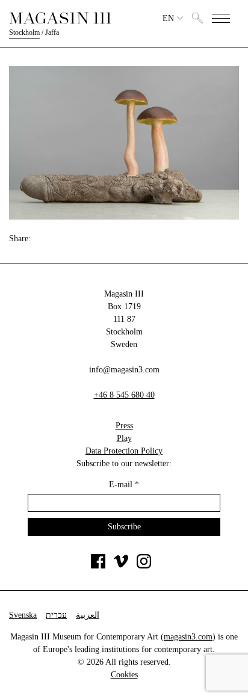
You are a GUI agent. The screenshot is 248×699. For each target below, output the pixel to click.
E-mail (124, 484)
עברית (56, 615)
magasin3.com (188, 636)
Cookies (124, 674)
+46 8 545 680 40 (124, 394)
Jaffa (52, 32)
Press (124, 425)
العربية (87, 615)
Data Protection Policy (124, 450)
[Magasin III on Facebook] (98, 565)
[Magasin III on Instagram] (144, 565)
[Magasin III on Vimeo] (121, 565)
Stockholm (24, 32)
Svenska (23, 615)
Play (124, 438)
